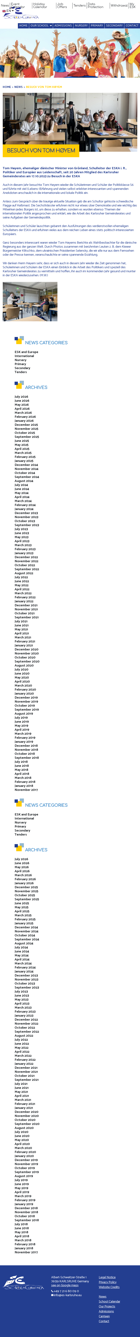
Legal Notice (107, 1277)
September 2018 (27, 758)
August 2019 (24, 713)
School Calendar (109, 1302)
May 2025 (21, 445)
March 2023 (23, 545)
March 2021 (23, 637)
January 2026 (24, 421)
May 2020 (22, 677)
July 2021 (21, 621)
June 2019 (22, 721)
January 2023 (24, 553)
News (5, 5)
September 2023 (27, 525)
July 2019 (21, 717)
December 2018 (26, 746)
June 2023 (22, 533)
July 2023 (21, 529)
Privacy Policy (107, 1282)
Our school (39, 25)
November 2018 (26, 750)
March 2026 (23, 413)
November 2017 (26, 790)
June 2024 (22, 489)
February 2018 (25, 782)
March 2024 (23, 501)
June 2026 (22, 401)
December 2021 (26, 605)
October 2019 (25, 705)
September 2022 (27, 569)
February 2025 (25, 457)
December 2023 (26, 513)
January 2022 (24, 601)
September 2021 (27, 617)
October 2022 (25, 565)
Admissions (63, 25)
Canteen (104, 1316)
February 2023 (25, 549)
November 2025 (26, 429)
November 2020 (27, 653)
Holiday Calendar (40, 6)
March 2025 (23, 453)
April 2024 (22, 497)
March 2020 (23, 685)
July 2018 (21, 762)
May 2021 (21, 629)
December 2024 (26, 465)
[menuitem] (5, 6)
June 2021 (22, 625)
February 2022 (25, 597)
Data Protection (95, 6)
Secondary (114, 25)
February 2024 (25, 505)
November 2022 (26, 561)
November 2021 (26, 609)
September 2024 (27, 477)
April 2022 (22, 589)
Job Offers (62, 6)
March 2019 (23, 734)
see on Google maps (65, 1285)
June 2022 (22, 581)
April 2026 (22, 409)
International (24, 356)
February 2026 (25, 417)
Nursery (81, 25)
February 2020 (25, 689)
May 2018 (21, 770)
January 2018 (24, 786)
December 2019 (26, 697)
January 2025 (24, 461)
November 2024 (26, 469)
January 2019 (24, 742)
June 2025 (22, 441)
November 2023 (26, 517)
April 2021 (22, 633)
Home (23, 25)
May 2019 (21, 725)
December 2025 (26, 425)
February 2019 (25, 738)
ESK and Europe (26, 352)
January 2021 (24, 645)
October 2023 (25, 521)
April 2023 (22, 541)
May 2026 (22, 405)
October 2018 (25, 754)
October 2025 (25, 433)
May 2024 (22, 493)
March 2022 (23, 593)
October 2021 (25, 613)
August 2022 (24, 573)
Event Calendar (18, 6)
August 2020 (24, 665)
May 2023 (21, 537)
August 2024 (24, 481)
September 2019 (27, 709)
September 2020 (27, 661)
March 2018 (23, 778)
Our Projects (107, 1307)
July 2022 (21, 577)
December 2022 (26, 557)
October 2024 (25, 473)
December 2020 (26, 649)
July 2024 (21, 485)
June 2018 (22, 766)
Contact (132, 25)
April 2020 (22, 681)
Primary (97, 25)
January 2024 (24, 509)
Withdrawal (119, 5)
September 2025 (27, 437)
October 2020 (25, 657)
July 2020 (21, 669)
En (8, 11)
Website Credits (109, 1287)
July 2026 (21, 397)
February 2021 (25, 641)
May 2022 (21, 585)
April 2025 (22, 449)
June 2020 (22, 673)
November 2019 (26, 701)
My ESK (133, 6)
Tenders (79, 5)
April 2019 (22, 730)
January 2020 (24, 693)
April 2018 (22, 774)
